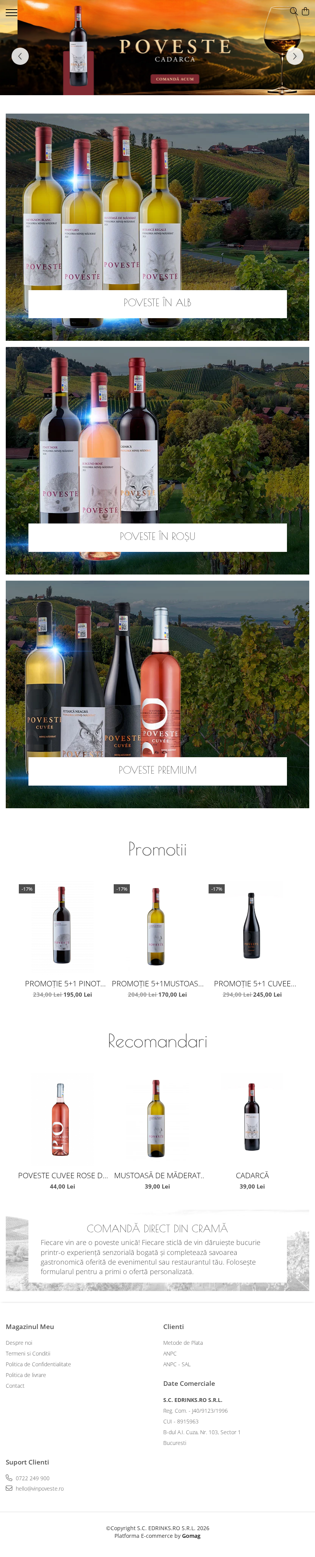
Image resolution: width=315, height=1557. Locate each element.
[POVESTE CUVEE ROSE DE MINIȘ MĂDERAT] (62, 1119)
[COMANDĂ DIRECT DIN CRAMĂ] (157, 1250)
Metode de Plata (183, 1342)
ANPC (170, 1353)
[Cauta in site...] (294, 11)
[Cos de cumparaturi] (305, 11)
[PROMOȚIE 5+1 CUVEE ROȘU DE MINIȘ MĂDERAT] (252, 927)
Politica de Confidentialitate (38, 1364)
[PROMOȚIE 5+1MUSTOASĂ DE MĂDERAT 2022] (157, 927)
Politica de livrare (26, 1375)
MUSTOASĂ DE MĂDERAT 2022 (157, 1175)
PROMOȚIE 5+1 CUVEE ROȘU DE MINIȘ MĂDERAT (252, 983)
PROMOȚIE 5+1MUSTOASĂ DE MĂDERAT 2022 (157, 983)
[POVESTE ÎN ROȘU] (157, 461)
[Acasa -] (52, 13)
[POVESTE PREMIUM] (157, 694)
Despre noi (19, 1342)
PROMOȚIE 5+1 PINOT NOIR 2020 (62, 983)
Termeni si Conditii (28, 1353)
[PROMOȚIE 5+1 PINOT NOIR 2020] (62, 927)
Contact (15, 1385)
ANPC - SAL (177, 1364)
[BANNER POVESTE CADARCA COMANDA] (157, 47)
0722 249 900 (32, 1478)
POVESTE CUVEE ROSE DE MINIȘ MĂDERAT (62, 1175)
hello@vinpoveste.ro (39, 1488)
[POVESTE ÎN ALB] (157, 227)
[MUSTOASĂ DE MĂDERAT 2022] (157, 1119)
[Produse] (12, 15)
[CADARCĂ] (252, 1119)
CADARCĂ (252, 1175)
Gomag (191, 1535)
